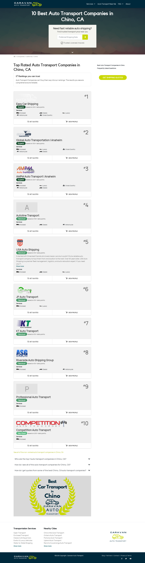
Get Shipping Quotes (113, 77)
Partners (109, 556)
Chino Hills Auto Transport (54, 533)
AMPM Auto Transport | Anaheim (36, 176)
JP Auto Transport (27, 297)
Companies (20, 56)
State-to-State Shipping (23, 543)
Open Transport (20, 533)
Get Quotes (33, 122)
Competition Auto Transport (33, 430)
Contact (116, 556)
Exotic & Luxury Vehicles (23, 540)
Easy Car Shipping (27, 104)
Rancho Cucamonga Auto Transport (58, 543)
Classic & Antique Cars (22, 538)
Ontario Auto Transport (53, 535)
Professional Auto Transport (33, 397)
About (128, 4)
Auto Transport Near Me (107, 4)
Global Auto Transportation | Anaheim (39, 140)
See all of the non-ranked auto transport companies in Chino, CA (38, 452)
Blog (103, 556)
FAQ (119, 4)
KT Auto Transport (27, 331)
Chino (36, 56)
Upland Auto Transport (52, 540)
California (29, 56)
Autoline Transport (27, 215)
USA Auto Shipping (27, 249)
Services (89, 4)
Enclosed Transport (21, 535)
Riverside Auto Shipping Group (35, 360)
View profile (73, 122)
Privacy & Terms (126, 556)
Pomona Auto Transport (53, 538)
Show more (20, 266)
